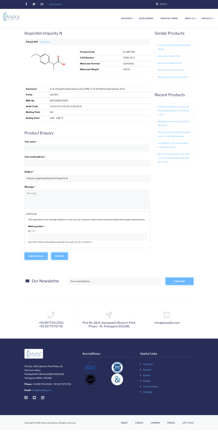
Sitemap (147, 392)
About (124, 423)
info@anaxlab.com (41, 390)
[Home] (11, 18)
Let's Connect (150, 386)
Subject (28, 171)
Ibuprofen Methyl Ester (170, 63)
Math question (35, 226)
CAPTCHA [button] (31, 214)
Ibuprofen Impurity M (169, 56)
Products (207, 18)
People (146, 381)
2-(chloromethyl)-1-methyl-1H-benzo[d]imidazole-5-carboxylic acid (174, 110)
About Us (190, 18)
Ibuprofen (45, 42)
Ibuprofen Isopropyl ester (171, 70)
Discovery (126, 18)
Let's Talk (188, 423)
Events (146, 375)
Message (29, 187)
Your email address (34, 157)
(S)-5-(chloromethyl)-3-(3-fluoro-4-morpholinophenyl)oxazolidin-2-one (174, 158)
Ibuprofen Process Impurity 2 (173, 77)
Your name (30, 141)
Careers (147, 369)
